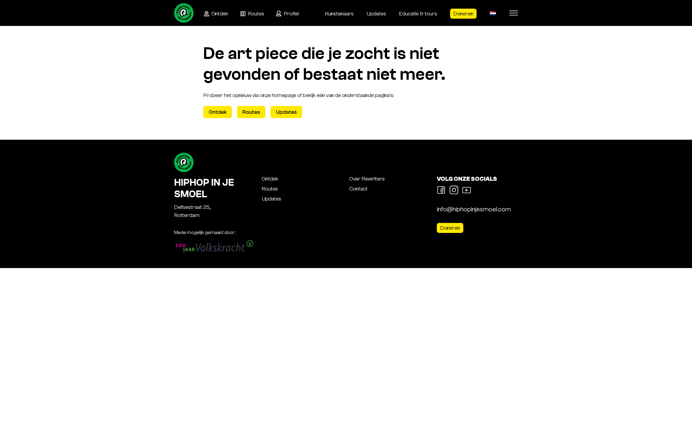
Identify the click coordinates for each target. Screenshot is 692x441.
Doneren (463, 14)
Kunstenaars (339, 14)
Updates (376, 14)
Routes (256, 14)
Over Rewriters (367, 179)
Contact (358, 189)
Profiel (291, 14)
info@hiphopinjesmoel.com (474, 209)
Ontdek (219, 14)
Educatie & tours (418, 14)
